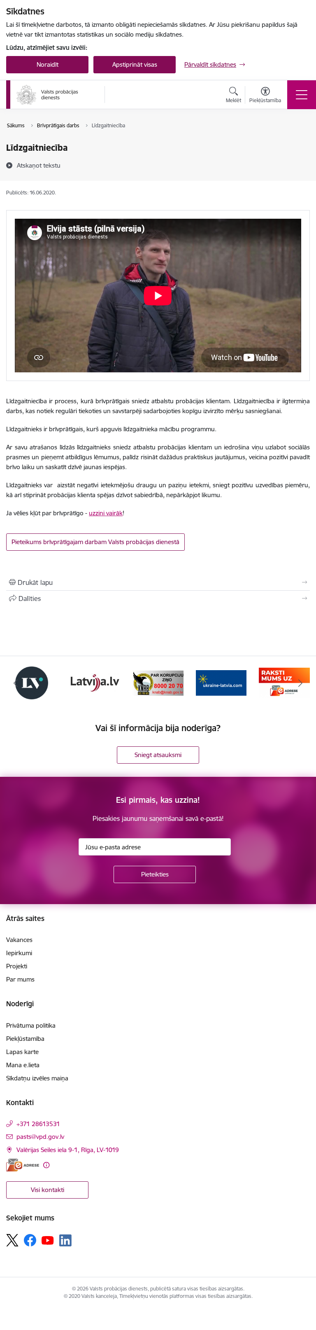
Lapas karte (22, 1052)
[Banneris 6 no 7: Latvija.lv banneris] (95, 682)
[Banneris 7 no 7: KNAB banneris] (158, 682)
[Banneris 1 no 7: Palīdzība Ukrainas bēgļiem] (221, 682)
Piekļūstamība (25, 1038)
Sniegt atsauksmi (158, 755)
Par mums (20, 979)
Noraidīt (47, 64)
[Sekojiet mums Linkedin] (65, 1240)
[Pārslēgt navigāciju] (301, 94)
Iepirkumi (19, 953)
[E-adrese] (22, 1165)
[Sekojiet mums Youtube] (48, 1240)
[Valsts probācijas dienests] (47, 95)
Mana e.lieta (23, 1065)
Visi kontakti (47, 1190)
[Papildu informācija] (46, 1165)
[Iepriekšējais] (16, 682)
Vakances (19, 940)
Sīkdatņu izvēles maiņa (37, 1078)
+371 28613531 (38, 1124)
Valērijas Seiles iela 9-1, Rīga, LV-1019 (67, 1150)
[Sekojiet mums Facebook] (30, 1240)
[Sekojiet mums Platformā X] (12, 1240)
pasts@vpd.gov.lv (40, 1137)
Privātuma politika (31, 1025)
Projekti (16, 966)
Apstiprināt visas (134, 64)
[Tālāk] (300, 682)
